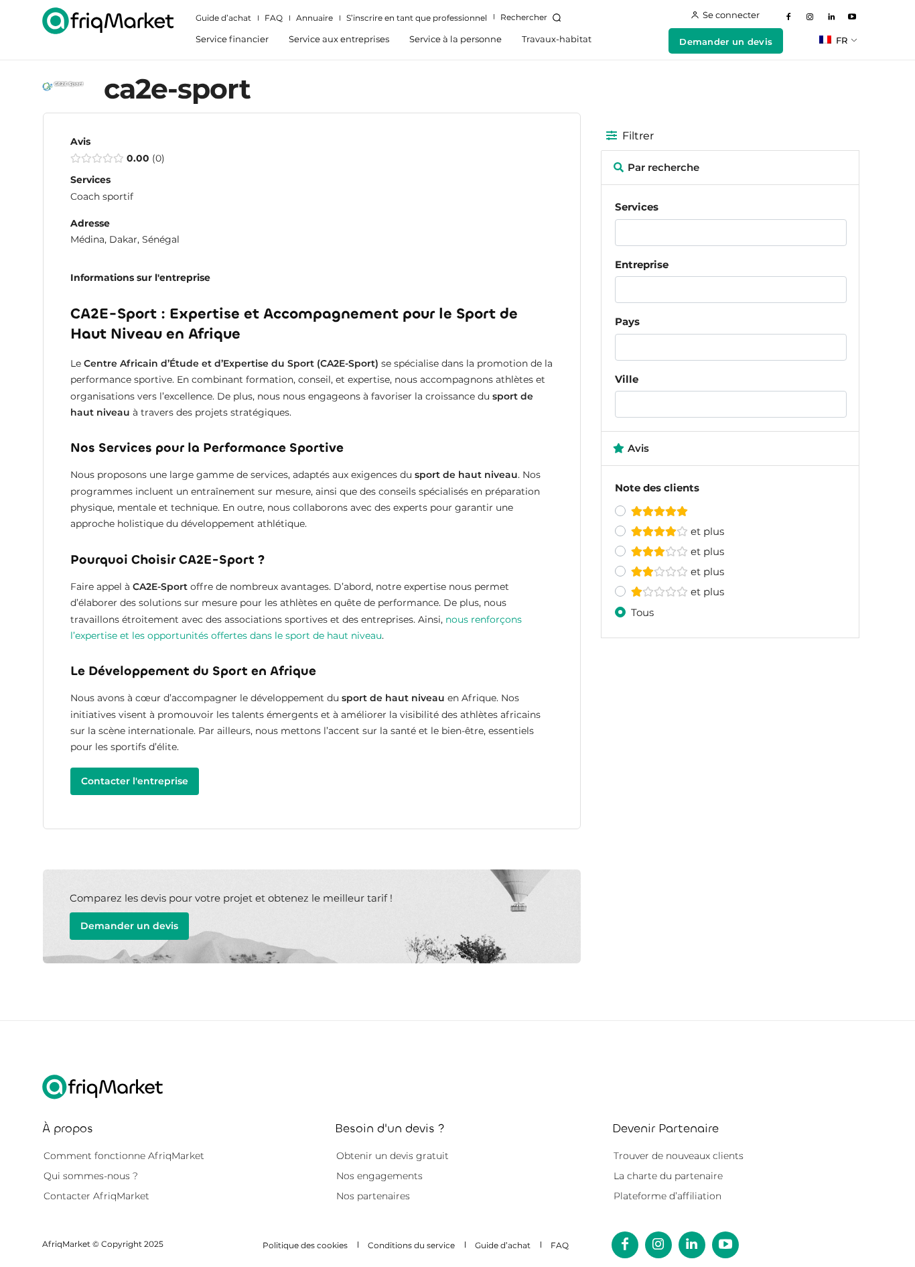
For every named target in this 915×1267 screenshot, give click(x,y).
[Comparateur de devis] (107, 20)
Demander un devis (129, 926)
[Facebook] (789, 17)
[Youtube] (852, 17)
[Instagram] (809, 17)
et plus (706, 531)
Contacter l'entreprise (134, 781)
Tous (642, 612)
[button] (533, 17)
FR (840, 40)
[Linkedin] (831, 17)
